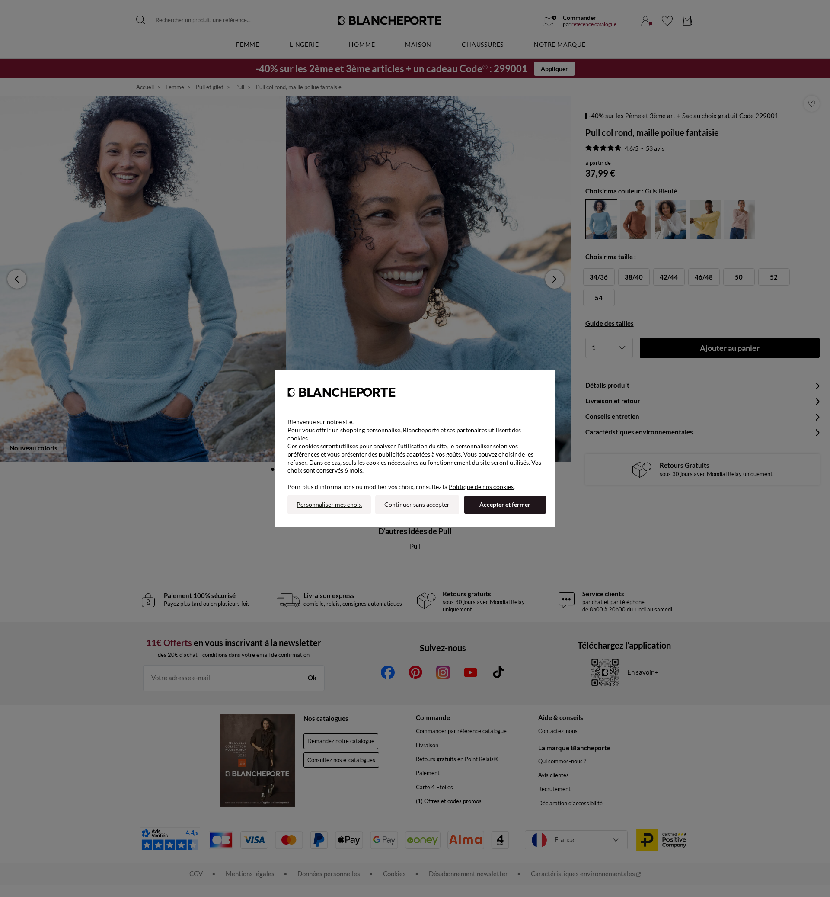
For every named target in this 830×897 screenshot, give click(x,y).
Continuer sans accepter (417, 504)
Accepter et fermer (504, 504)
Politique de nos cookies (481, 486)
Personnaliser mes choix (329, 504)
